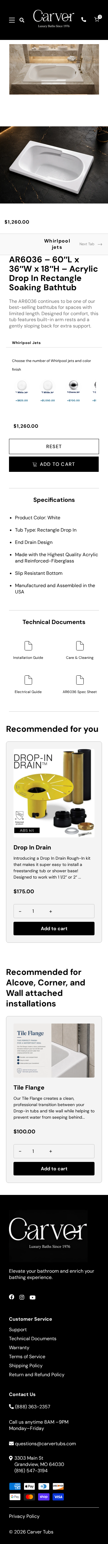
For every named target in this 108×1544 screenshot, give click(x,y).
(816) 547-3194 (31, 1470)
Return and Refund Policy (36, 1374)
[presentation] (26, 343)
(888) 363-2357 (32, 1407)
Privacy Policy (24, 1516)
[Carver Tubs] (54, 20)
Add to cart (54, 928)
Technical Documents (32, 1338)
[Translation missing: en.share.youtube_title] (32, 1298)
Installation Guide (28, 657)
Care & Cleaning (80, 657)
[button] (12, 20)
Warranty (19, 1347)
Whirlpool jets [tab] (57, 244)
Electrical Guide (28, 691)
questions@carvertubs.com (45, 1443)
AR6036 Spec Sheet (80, 691)
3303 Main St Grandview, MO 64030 (39, 1461)
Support (18, 1329)
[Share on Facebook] (11, 1298)
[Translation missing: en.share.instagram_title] (22, 1298)
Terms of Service (27, 1356)
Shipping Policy (26, 1365)
